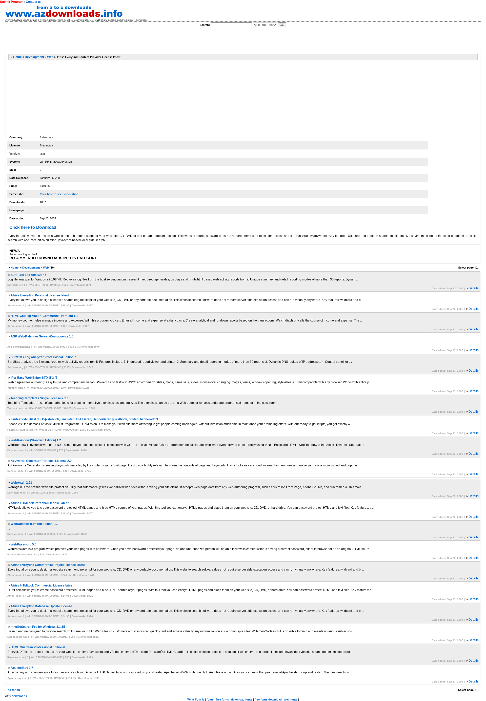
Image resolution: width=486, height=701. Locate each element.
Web (50, 57)
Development (34, 57)
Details (474, 288)
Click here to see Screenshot (59, 194)
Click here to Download (32, 227)
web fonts (290, 699)
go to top (14, 689)
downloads (19, 696)
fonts (210, 699)
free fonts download (268, 699)
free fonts (222, 699)
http (42, 210)
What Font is (195, 699)
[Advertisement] (97, 39)
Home (17, 57)
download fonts (241, 699)
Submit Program (12, 2)
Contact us (34, 2)
